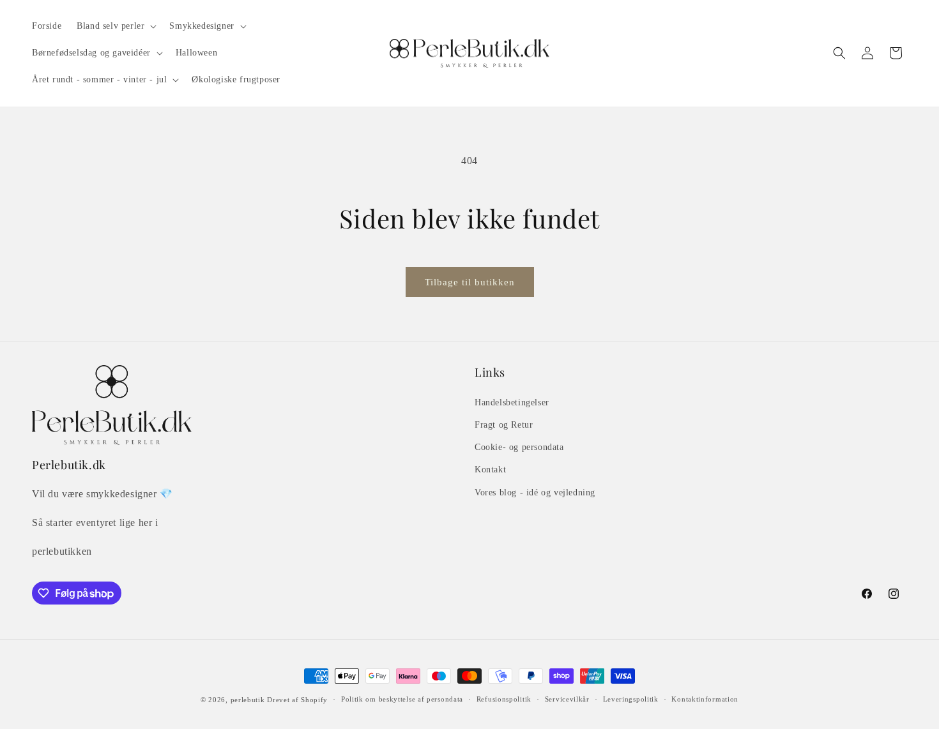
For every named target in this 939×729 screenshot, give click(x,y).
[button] (115, 26)
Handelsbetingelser (512, 402)
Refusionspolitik (504, 699)
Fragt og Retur (504, 425)
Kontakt (490, 469)
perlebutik (248, 699)
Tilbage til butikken (470, 282)
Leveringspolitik (631, 699)
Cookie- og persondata (519, 447)
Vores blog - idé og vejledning (535, 492)
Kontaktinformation (704, 699)
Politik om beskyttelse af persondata (402, 699)
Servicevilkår (567, 699)
